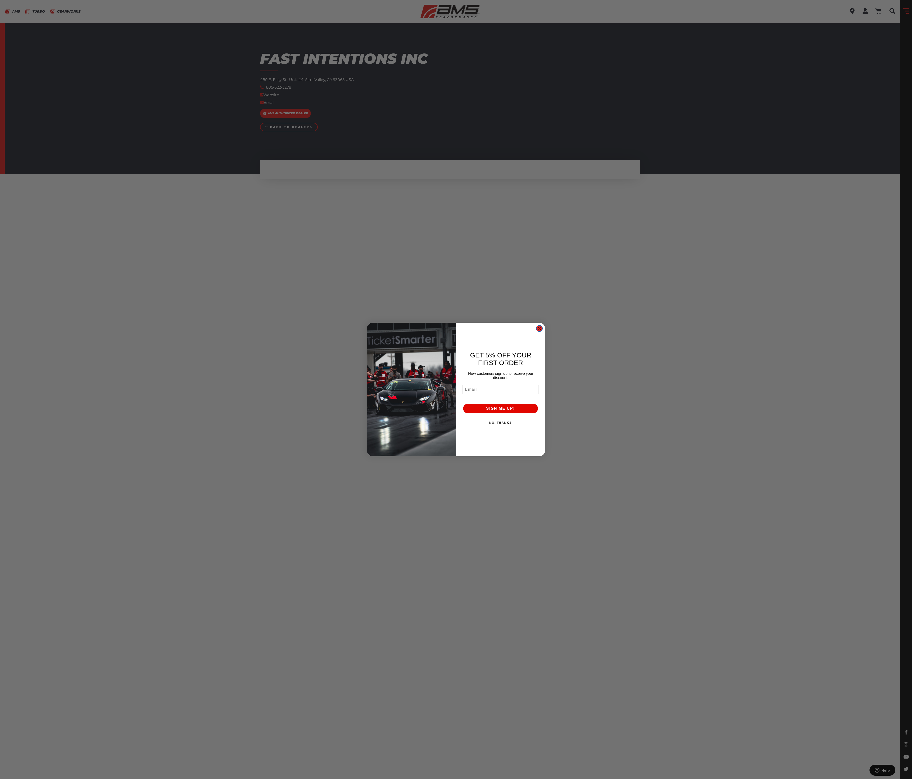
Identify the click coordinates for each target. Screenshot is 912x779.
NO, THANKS (500, 422)
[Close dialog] (539, 328)
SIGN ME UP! (500, 408)
